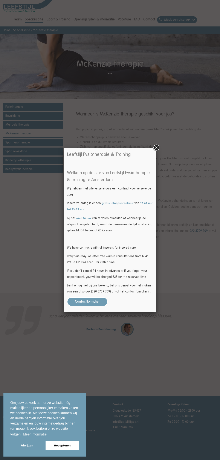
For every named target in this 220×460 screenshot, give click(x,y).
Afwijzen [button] (27, 445)
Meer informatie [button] (35, 434)
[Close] (156, 148)
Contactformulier (87, 301)
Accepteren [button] (62, 445)
